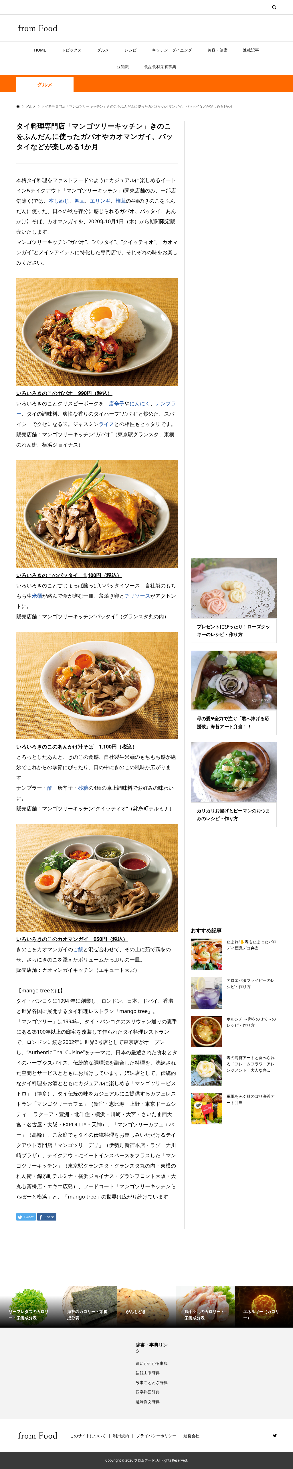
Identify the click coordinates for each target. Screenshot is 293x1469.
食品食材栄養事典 (160, 66)
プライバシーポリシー (156, 1435)
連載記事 (251, 50)
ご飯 (78, 949)
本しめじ (59, 200)
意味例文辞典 (148, 1401)
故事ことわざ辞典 (152, 1382)
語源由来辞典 (148, 1372)
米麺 (37, 595)
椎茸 (121, 200)
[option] (29, 1307)
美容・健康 (217, 50)
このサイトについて (88, 1435)
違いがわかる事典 (152, 1363)
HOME (40, 50)
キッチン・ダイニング (172, 50)
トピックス (72, 50)
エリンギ (100, 200)
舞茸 (79, 200)
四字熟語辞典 (148, 1392)
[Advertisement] (234, 332)
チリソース (137, 595)
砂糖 (83, 787)
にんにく (140, 403)
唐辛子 (116, 403)
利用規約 (121, 1435)
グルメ (103, 50)
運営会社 (191, 1435)
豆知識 (123, 66)
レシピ (130, 50)
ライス (106, 423)
